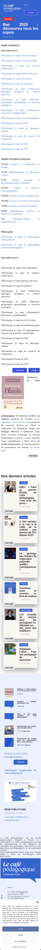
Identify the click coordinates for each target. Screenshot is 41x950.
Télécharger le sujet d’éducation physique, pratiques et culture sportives (20, 92)
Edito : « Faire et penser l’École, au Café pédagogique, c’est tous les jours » (27, 495)
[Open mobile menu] (26, 4)
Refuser (20, 935)
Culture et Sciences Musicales (24, 196)
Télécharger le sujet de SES (14, 144)
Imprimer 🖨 (20, 370)
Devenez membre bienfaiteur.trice (26, 702)
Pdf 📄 (34, 370)
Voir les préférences (20, 941)
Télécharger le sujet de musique (17, 84)
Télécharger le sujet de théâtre (16, 79)
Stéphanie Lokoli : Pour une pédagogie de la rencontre (27, 654)
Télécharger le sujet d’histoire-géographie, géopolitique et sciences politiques (20, 102)
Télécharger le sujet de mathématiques (20, 118)
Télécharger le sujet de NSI (14, 123)
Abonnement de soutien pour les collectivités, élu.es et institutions (26, 740)
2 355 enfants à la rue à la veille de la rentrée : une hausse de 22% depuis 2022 (27, 528)
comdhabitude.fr (12, 820)
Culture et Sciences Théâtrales (24, 201)
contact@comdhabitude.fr (16, 817)
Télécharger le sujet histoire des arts (19, 74)
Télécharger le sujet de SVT (14, 149)
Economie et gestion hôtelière (22, 206)
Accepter (20, 929)
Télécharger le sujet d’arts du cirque (19, 55)
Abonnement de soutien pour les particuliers (26, 727)
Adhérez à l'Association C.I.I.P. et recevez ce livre (26, 690)
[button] (37, 902)
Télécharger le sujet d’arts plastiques (19, 61)
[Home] (13, 15)
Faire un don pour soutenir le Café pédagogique (26, 715)
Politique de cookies (19, 947)
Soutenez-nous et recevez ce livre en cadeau (27, 592)
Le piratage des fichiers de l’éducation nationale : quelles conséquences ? (27, 561)
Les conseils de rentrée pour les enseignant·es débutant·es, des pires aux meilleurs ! (27, 622)
